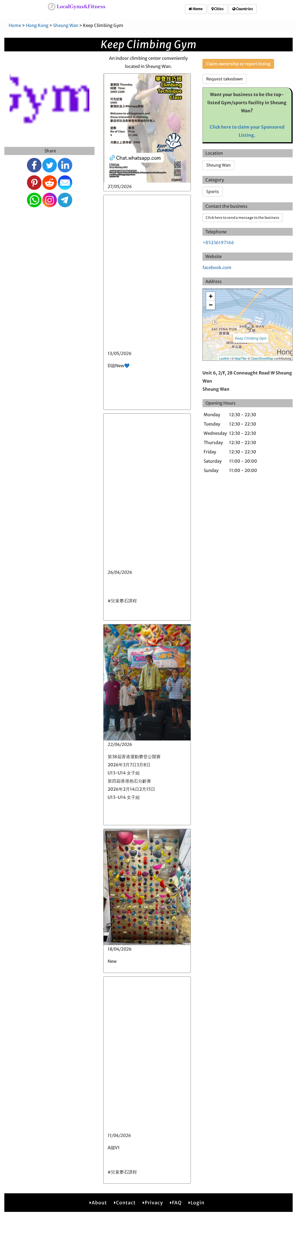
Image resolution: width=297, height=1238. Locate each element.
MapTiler (241, 358)
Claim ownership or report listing (238, 63)
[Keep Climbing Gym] (249, 326)
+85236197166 (218, 242)
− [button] (211, 305)
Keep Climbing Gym (251, 338)
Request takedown (224, 79)
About (99, 1202)
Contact (126, 1202)
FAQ (177, 1202)
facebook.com (216, 267)
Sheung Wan (65, 25)
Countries (244, 8)
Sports (212, 191)
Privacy (154, 1202)
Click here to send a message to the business (242, 217)
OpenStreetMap (262, 358)
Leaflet (224, 358)
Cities (218, 8)
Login (197, 1202)
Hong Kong (37, 25)
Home (197, 8)
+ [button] (211, 296)
